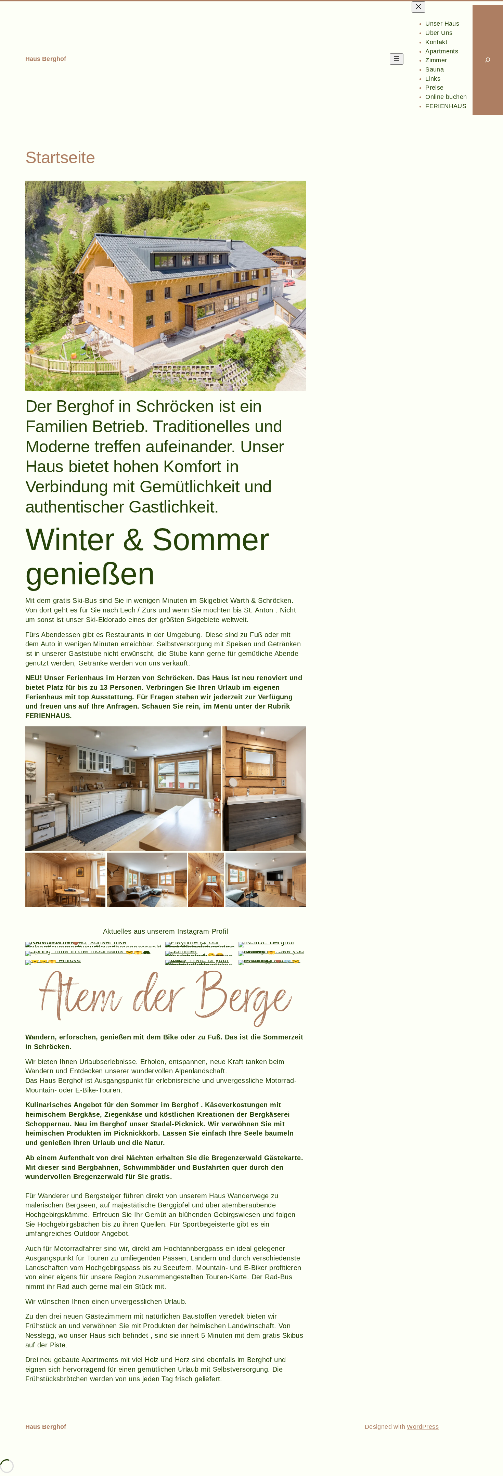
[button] (165, 286)
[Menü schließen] (418, 7)
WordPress (423, 1426)
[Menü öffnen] (396, 59)
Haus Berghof (45, 58)
